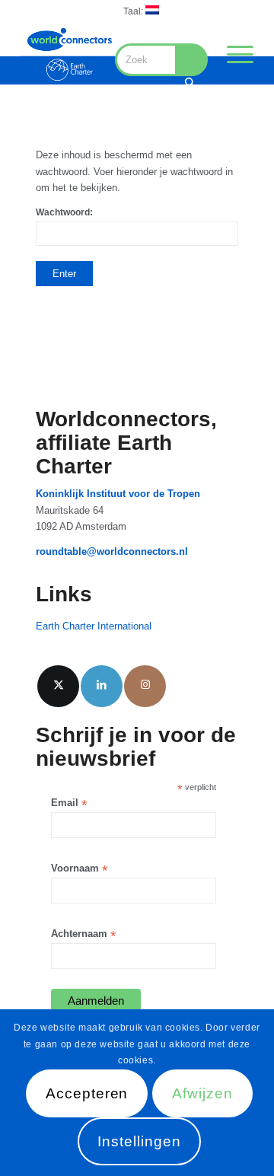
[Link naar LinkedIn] (102, 686)
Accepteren (87, 1093)
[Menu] (232, 54)
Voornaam (79, 868)
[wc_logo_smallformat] (69, 54)
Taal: (134, 11)
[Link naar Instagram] (145, 686)
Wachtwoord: (64, 212)
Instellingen (138, 1141)
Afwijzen (202, 1093)
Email (69, 803)
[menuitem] (141, 10)
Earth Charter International (93, 626)
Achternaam (83, 934)
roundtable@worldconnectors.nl (112, 551)
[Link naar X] (58, 686)
